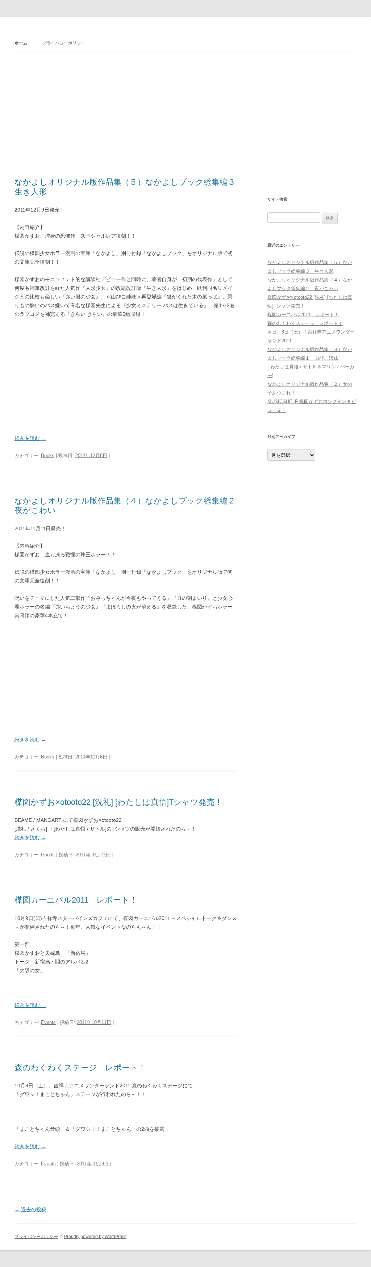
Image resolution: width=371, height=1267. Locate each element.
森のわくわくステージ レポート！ (80, 1067)
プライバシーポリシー (64, 43)
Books (47, 455)
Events (48, 1022)
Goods (48, 854)
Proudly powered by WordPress (95, 1236)
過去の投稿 (30, 1209)
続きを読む (30, 438)
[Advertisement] (185, 114)
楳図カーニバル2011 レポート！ (75, 899)
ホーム (21, 43)
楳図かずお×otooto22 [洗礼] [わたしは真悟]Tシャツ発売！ (118, 802)
